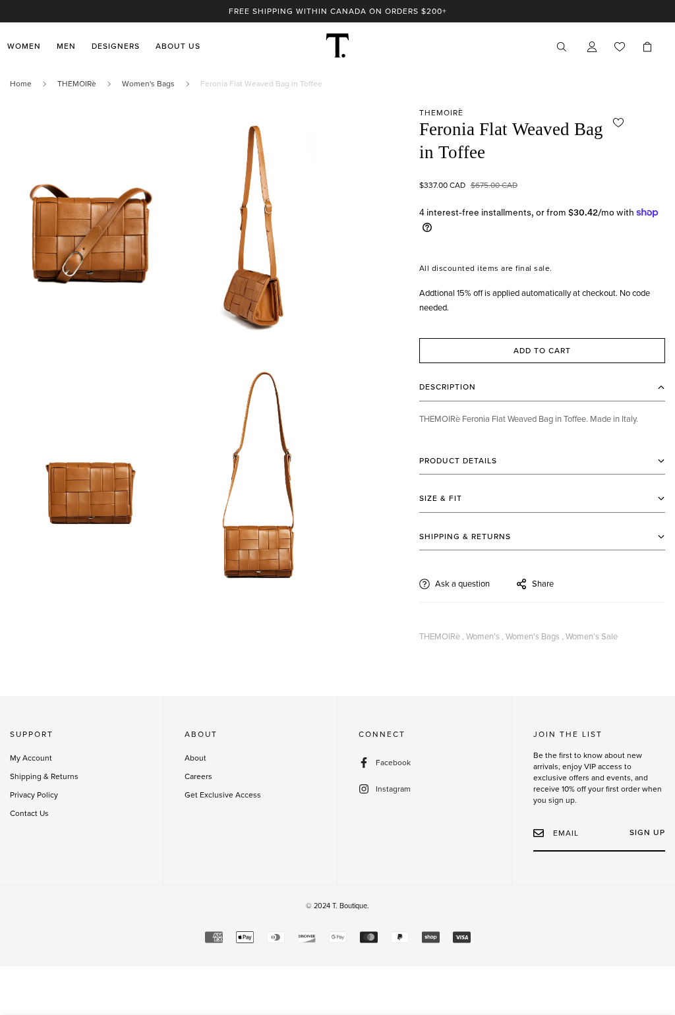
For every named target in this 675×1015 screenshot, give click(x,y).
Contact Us (29, 813)
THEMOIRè (76, 83)
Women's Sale (592, 636)
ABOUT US (178, 46)
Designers (116, 46)
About (195, 758)
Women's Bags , (535, 636)
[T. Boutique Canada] (337, 46)
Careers (198, 776)
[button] (647, 47)
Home (21, 83)
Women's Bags (148, 83)
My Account (31, 758)
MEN (66, 46)
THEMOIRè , (441, 636)
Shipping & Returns (44, 776)
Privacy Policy (34, 794)
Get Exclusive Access (223, 794)
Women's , (485, 636)
